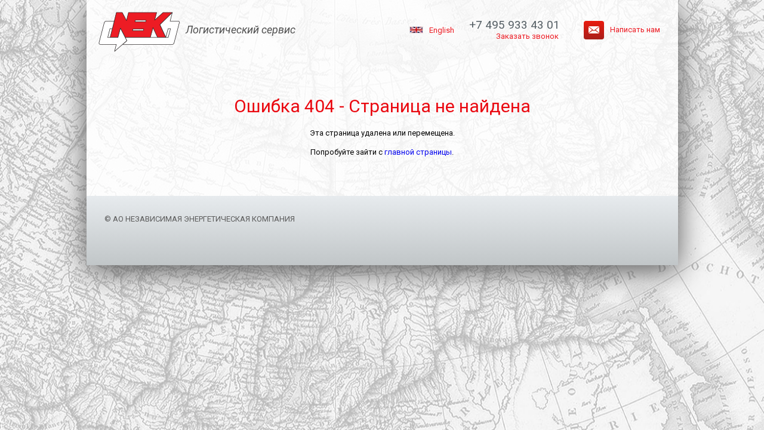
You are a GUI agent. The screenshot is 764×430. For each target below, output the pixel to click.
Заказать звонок (527, 36)
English (441, 30)
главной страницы (418, 152)
